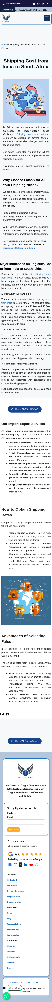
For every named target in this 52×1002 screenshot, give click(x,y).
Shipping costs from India (31, 134)
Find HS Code (13, 929)
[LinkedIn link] (43, 4)
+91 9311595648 (13, 3)
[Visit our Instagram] (15, 864)
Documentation (14, 902)
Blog (9, 918)
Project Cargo (13, 896)
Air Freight (12, 880)
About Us (11, 946)
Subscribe (13, 830)
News (9, 913)
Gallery (10, 962)
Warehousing (13, 935)
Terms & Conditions (33, 982)
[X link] (47, 4)
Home (4, 44)
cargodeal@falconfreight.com (19, 248)
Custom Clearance (15, 891)
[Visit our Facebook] (10, 864)
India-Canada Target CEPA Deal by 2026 (27, 10)
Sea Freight (12, 885)
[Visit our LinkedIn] (25, 864)
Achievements (13, 957)
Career (10, 968)
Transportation (14, 924)
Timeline (11, 951)
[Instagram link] (38, 4)
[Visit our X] (20, 864)
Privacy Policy (16, 982)
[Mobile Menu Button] (47, 18)
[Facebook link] (34, 4)
